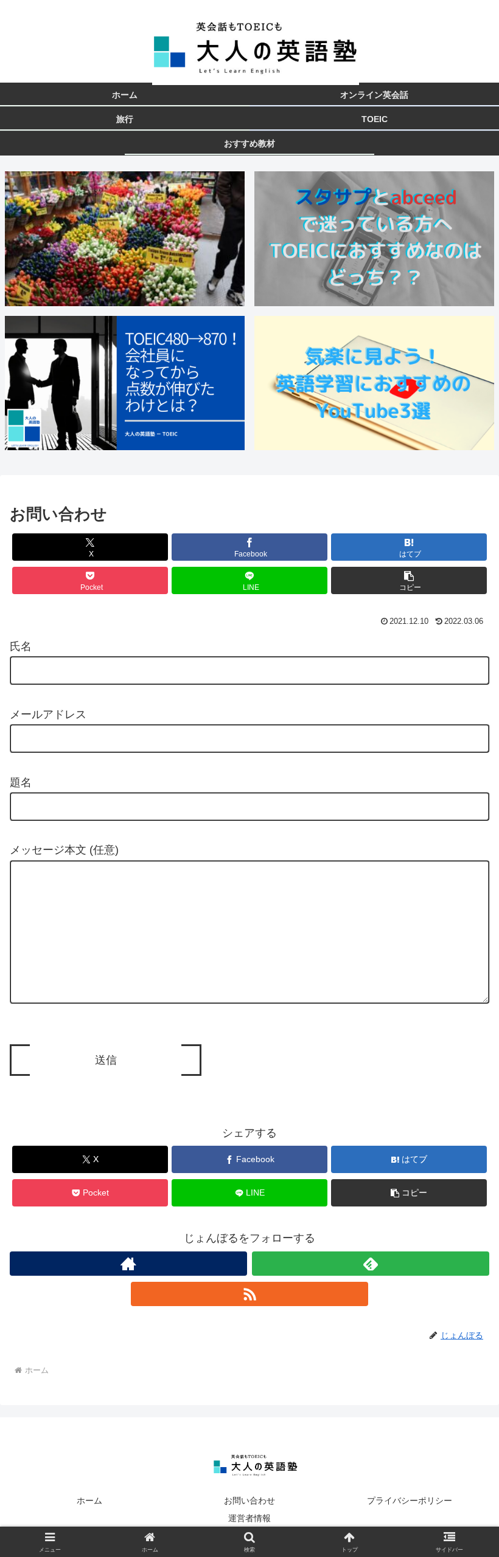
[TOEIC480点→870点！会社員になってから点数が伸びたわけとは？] (125, 383)
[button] (409, 580)
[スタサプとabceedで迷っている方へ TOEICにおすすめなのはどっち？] (374, 238)
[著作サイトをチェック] (128, 1263)
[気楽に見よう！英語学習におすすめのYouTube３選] (374, 383)
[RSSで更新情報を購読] (249, 1294)
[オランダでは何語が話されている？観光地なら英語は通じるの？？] (125, 238)
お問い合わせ (249, 1500)
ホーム (89, 1500)
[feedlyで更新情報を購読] (370, 1263)
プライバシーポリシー (409, 1500)
